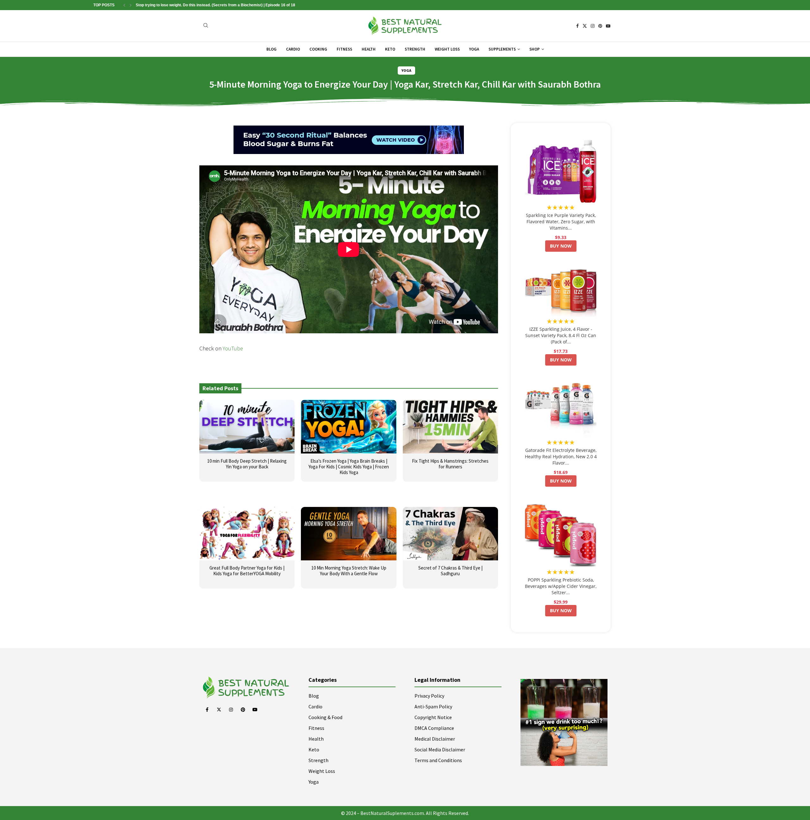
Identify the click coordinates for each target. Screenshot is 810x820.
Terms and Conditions (438, 760)
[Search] (205, 26)
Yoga (474, 49)
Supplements (502, 49)
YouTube (233, 348)
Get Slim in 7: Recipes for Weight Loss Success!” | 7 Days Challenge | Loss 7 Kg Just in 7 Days (221, 5)
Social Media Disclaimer (439, 749)
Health (369, 49)
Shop (534, 49)
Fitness (344, 49)
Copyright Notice (433, 717)
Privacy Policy (429, 696)
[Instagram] (592, 25)
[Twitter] (584, 25)
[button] (124, 5)
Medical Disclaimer (434, 739)
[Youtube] (608, 25)
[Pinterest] (600, 25)
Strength (415, 49)
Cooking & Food (325, 717)
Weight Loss (447, 49)
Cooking (318, 49)
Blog (271, 49)
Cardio (293, 49)
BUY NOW (561, 246)
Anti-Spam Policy (433, 706)
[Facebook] (577, 25)
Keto (390, 49)
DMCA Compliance (434, 728)
